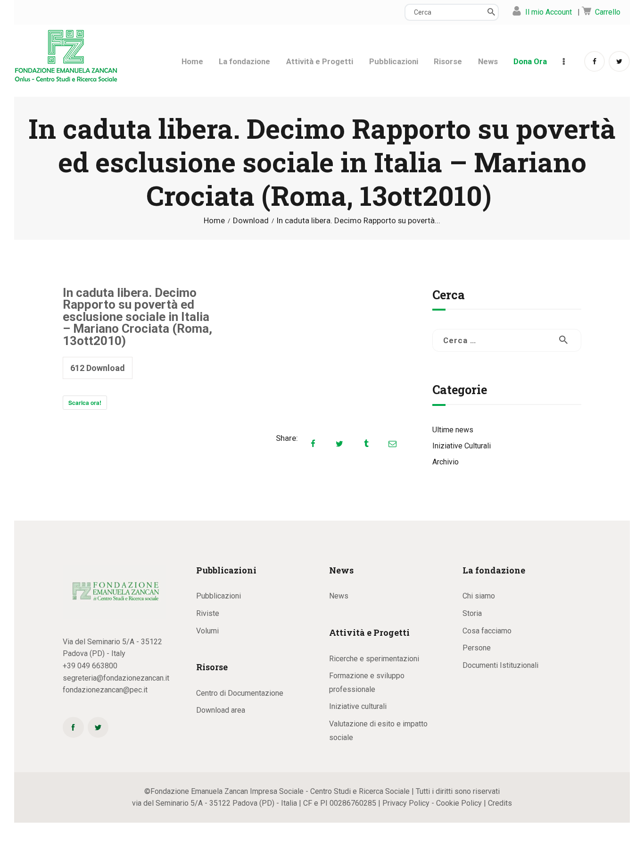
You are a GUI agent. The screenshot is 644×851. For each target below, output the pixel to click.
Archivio (445, 461)
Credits (500, 803)
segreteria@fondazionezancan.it (116, 678)
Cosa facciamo (487, 630)
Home (214, 220)
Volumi (207, 630)
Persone (476, 647)
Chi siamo (478, 595)
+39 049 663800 (90, 665)
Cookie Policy (459, 803)
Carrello (607, 12)
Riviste (207, 613)
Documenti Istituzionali (500, 665)
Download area (220, 710)
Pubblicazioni (218, 595)
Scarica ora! (84, 402)
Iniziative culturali (358, 706)
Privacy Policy (405, 803)
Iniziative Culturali (461, 445)
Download (251, 220)
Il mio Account (548, 12)
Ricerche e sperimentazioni (374, 658)
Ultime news (452, 429)
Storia (472, 613)
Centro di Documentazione (239, 693)
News (338, 595)
